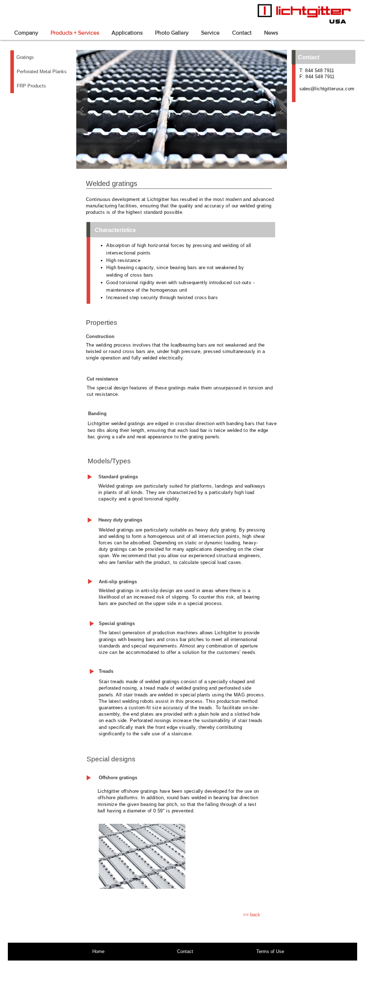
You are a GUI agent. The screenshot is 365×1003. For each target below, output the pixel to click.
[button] (181, 109)
